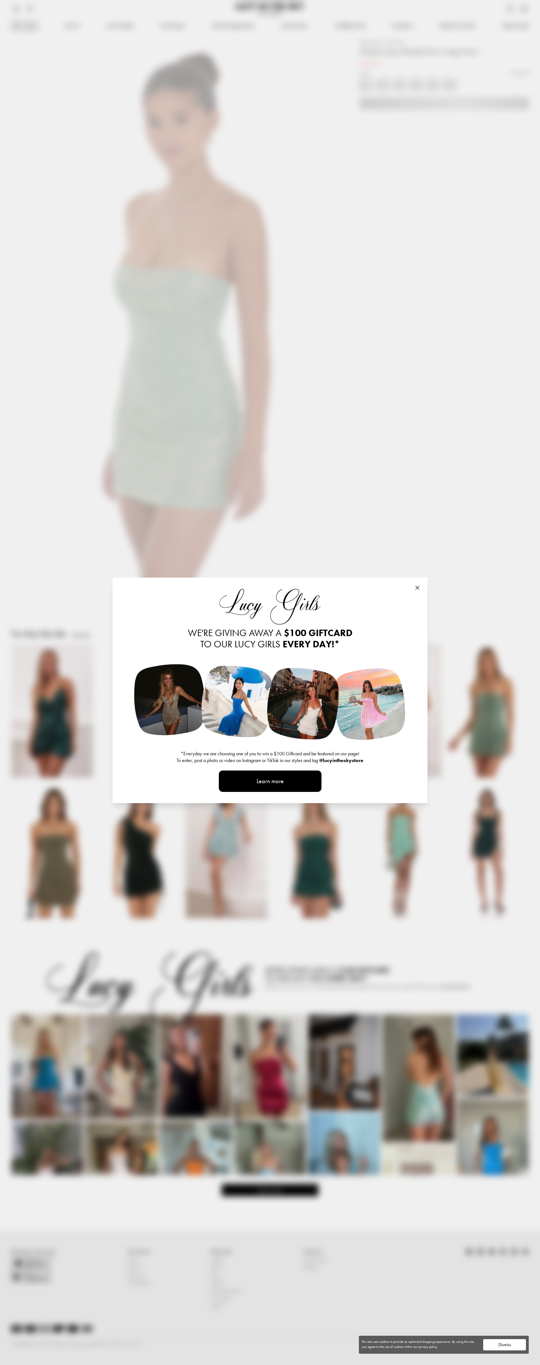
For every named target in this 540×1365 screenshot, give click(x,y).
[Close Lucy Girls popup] (417, 587)
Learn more (270, 781)
